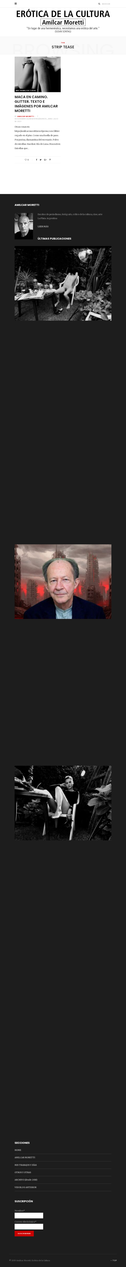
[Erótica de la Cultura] (63, 22)
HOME (18, 1150)
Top (114, 1260)
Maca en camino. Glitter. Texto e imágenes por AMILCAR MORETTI (36, 103)
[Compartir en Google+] (45, 160)
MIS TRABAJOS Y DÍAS (26, 90)
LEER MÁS (43, 226)
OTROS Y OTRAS (23, 1172)
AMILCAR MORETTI (25, 1157)
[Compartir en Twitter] (40, 160)
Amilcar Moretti (25, 116)
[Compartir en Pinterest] (50, 160)
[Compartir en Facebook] (36, 160)
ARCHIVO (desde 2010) (26, 1180)
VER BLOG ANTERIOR (25, 1187)
